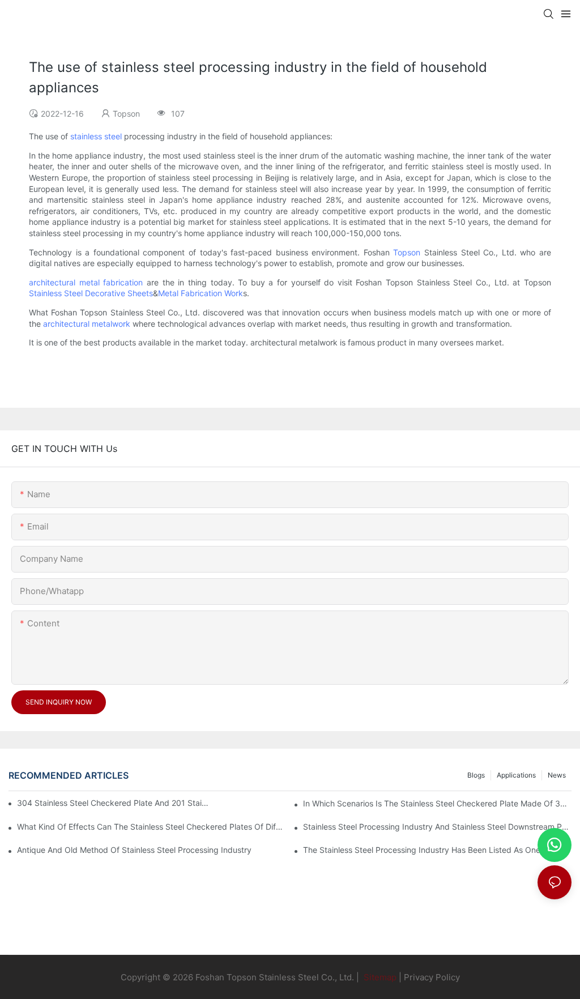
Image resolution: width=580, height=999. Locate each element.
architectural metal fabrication (86, 282)
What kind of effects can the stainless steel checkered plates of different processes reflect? (151, 826)
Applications (516, 775)
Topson (406, 252)
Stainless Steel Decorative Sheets (91, 293)
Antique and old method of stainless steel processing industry (134, 850)
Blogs (476, 775)
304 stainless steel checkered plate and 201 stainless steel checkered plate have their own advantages (114, 803)
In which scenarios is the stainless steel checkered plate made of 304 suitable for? (437, 803)
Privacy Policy (432, 977)
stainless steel (96, 136)
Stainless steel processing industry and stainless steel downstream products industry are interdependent (437, 826)
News (557, 775)
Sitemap (378, 977)
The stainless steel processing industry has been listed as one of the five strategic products (437, 850)
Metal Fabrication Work (200, 293)
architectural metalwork (86, 323)
